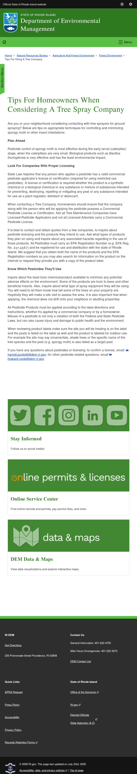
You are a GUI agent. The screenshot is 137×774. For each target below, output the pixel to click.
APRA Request (14, 692)
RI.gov (74, 704)
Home (8, 55)
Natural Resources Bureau (32, 55)
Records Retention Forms (20, 742)
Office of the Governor (83, 692)
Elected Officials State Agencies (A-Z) (82, 719)
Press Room (12, 704)
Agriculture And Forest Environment (73, 55)
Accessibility (12, 717)
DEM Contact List (80, 661)
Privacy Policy (13, 730)
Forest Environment (110, 55)
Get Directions (13, 645)
